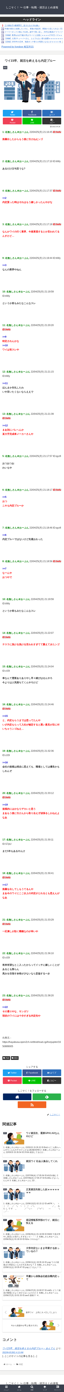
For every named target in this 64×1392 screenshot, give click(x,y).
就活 (16, 1058)
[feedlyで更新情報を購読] (47, 1096)
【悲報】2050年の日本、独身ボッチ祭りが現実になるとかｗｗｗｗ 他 (33, 42)
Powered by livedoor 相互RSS (17, 46)
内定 (7, 1058)
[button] (57, 695)
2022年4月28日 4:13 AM (12, 1352)
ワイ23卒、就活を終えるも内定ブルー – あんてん (28, 1348)
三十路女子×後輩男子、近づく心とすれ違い (22, 25)
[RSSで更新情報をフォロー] (32, 1104)
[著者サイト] (17, 1096)
